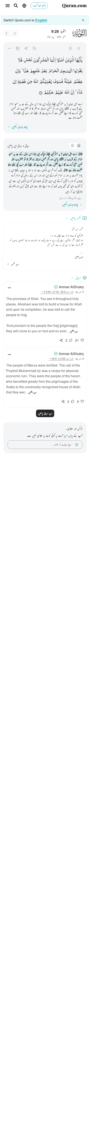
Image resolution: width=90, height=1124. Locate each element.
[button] (78, 60)
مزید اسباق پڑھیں (45, 413)
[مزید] (9, 48)
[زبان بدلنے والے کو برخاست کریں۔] (83, 20)
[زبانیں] (24, 5)
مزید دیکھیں (74, 331)
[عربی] (72, 146)
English (41, 20)
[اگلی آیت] (6, 33)
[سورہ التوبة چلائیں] (78, 48)
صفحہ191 (61, 37)
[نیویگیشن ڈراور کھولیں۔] (7, 5)
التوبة (63, 31)
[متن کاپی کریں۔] (34, 48)
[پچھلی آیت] (14, 33)
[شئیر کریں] (26, 48)
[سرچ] (16, 5)
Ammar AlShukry (71, 286)
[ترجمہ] (79, 146)
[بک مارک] (70, 48)
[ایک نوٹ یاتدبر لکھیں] (17, 48)
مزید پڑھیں (79, 257)
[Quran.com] (74, 6)
